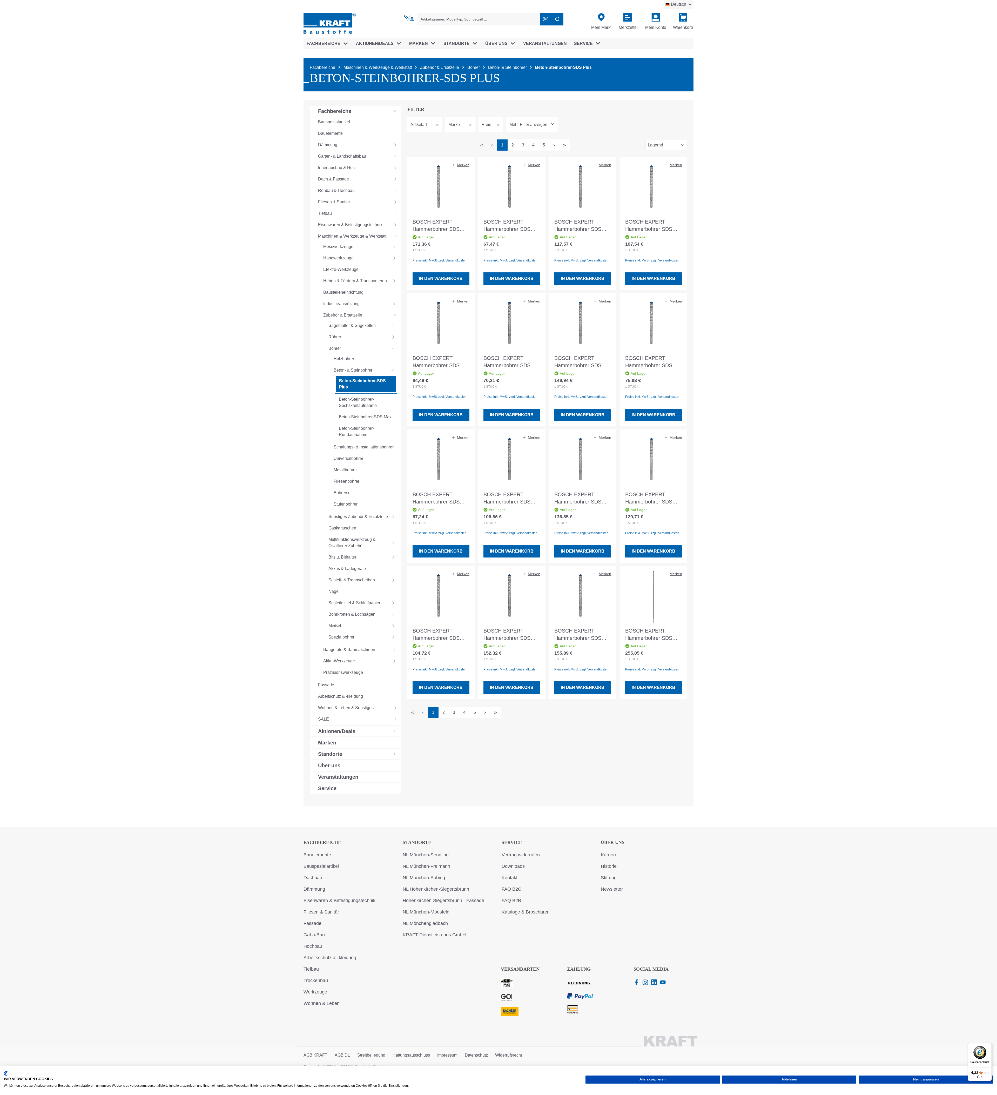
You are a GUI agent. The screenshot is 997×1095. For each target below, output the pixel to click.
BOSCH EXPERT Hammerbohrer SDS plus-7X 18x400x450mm (440, 635)
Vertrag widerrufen (521, 854)
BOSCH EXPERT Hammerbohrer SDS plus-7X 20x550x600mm (582, 635)
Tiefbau (311, 969)
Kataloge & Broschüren (526, 912)
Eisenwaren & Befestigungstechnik (339, 900)
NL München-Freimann (426, 866)
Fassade (312, 923)
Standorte (417, 842)
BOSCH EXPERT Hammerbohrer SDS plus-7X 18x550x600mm (511, 635)
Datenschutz (476, 1055)
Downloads (513, 866)
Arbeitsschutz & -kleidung (330, 957)
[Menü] (989, 1046)
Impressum (447, 1055)
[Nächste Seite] (554, 145)
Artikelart (418, 124)
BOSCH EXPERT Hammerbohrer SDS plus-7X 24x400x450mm (653, 498)
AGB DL (342, 1055)
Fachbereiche (322, 842)
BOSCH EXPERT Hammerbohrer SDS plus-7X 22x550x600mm (440, 226)
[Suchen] (557, 19)
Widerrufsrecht (508, 1055)
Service (512, 842)
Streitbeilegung (371, 1055)
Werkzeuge (315, 992)
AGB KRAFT (315, 1055)
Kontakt (509, 877)
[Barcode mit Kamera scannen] (546, 19)
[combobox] (478, 19)
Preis (486, 124)
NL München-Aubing (424, 877)
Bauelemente (317, 854)
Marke (454, 124)
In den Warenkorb (441, 278)
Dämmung (314, 889)
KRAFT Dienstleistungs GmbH (434, 934)
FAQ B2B (511, 900)
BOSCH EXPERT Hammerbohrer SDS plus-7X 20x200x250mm (440, 498)
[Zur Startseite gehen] (330, 23)
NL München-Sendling (426, 854)
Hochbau (313, 946)
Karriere (609, 854)
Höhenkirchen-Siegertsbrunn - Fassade (443, 900)
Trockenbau (316, 980)
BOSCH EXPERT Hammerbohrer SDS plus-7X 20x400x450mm (511, 498)
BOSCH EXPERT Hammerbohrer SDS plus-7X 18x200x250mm (511, 226)
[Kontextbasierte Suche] (409, 18)
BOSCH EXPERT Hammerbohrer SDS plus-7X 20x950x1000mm (648, 635)
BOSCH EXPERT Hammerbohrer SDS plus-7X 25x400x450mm (582, 498)
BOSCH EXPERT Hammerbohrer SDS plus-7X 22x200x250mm (653, 362)
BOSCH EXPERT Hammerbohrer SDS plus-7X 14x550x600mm (440, 362)
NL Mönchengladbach (425, 923)
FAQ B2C (511, 889)
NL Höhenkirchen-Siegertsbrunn (436, 889)
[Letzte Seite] (565, 145)
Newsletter (612, 889)
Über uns (612, 842)
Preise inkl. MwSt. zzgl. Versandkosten (440, 260)
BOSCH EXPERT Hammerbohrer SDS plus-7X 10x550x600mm (511, 362)
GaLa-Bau (314, 934)
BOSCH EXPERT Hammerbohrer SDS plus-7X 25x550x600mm (653, 226)
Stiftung (609, 877)
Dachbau (313, 877)
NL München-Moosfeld (426, 912)
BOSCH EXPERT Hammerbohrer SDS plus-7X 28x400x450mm (582, 362)
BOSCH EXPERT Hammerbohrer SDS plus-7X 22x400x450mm (582, 226)
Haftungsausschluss (411, 1055)
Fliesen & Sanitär (321, 912)
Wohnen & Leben (322, 1003)
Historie (609, 866)
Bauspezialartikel (321, 866)
